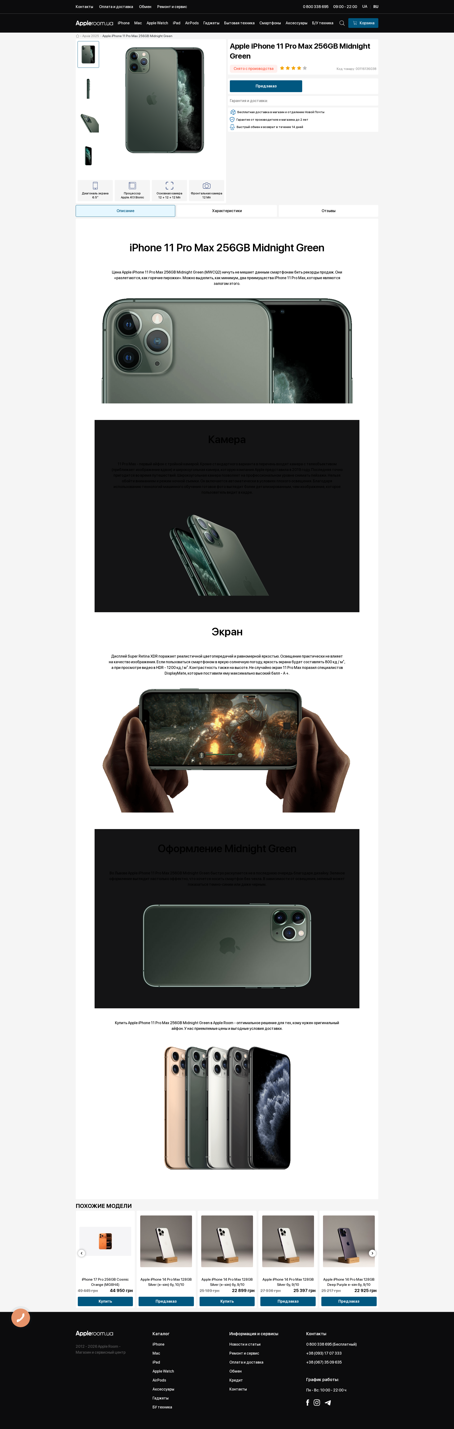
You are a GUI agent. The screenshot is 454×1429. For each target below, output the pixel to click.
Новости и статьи (245, 1344)
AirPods (159, 1380)
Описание (125, 211)
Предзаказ (266, 86)
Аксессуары (163, 1389)
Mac (156, 1353)
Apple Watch (163, 1371)
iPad (156, 1362)
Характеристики (227, 211)
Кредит (236, 1380)
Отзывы (329, 211)
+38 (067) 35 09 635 (324, 1362)
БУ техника (162, 1407)
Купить (105, 1301)
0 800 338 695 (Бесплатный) (331, 1344)
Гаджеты (161, 1398)
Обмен (145, 6)
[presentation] (81, 1253)
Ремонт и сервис (172, 6)
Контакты (84, 6)
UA (364, 6)
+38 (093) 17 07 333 (324, 1353)
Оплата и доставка (116, 6)
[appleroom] (77, 36)
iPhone (158, 1344)
